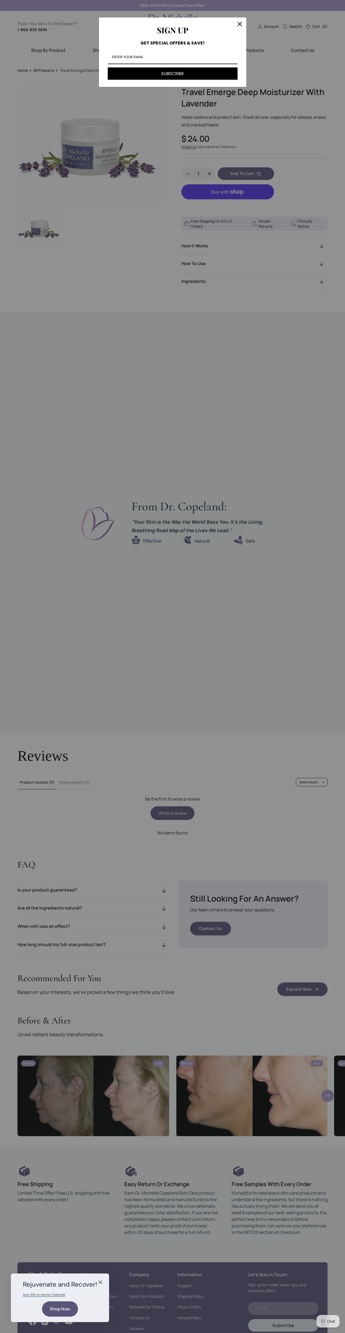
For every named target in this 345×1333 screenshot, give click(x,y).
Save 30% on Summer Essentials (44, 1294)
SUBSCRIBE (172, 73)
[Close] (100, 1282)
